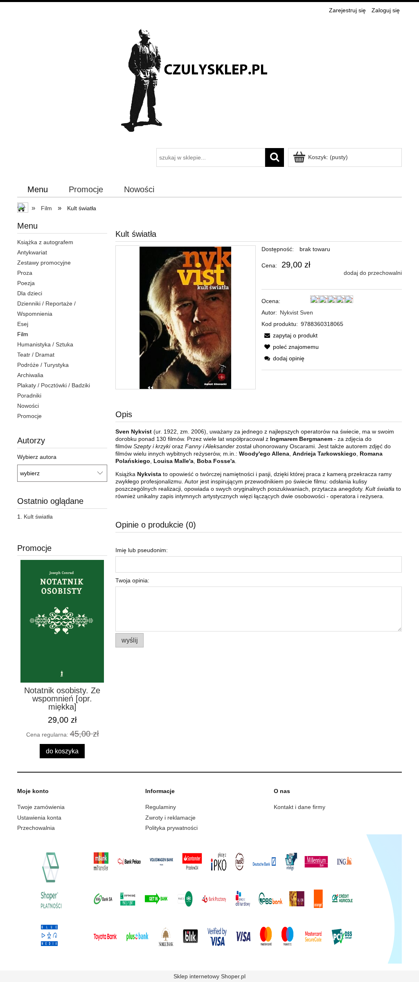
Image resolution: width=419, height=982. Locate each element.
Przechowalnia (36, 828)
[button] (289, 335)
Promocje (29, 416)
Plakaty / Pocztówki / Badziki (53, 385)
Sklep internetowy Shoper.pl (209, 976)
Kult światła (38, 516)
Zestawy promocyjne (44, 262)
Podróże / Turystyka (43, 365)
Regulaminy (160, 807)
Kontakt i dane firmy (299, 807)
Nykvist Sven (296, 312)
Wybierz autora (36, 457)
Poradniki (29, 395)
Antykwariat (32, 252)
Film (22, 334)
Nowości (28, 405)
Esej (22, 324)
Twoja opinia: (132, 580)
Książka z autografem (45, 242)
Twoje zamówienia (41, 807)
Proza (24, 273)
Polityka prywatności (171, 828)
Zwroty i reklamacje (170, 817)
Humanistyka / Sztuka (45, 344)
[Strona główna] (209, 82)
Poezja (26, 283)
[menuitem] (38, 190)
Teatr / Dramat (35, 354)
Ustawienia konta (39, 817)
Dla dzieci (29, 293)
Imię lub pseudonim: (141, 550)
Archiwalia (30, 375)
